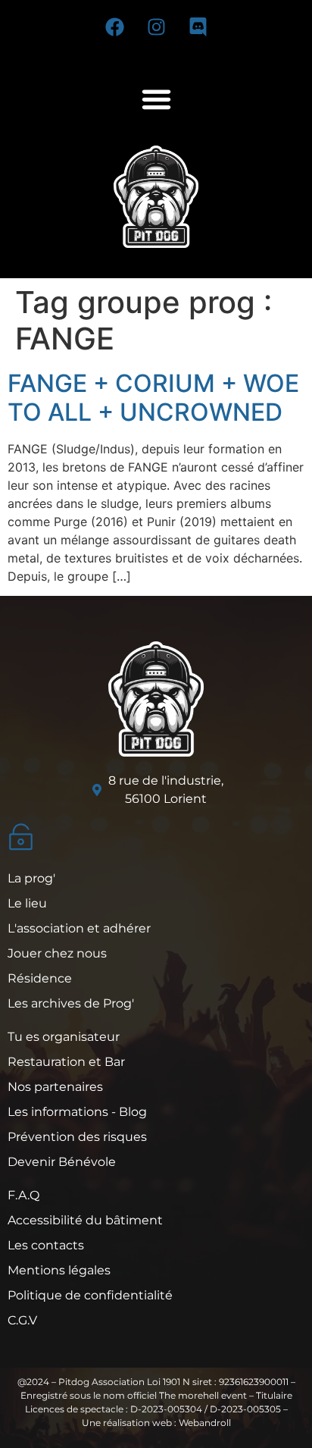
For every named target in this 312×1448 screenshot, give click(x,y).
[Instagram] (156, 26)
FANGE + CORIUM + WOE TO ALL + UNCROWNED (153, 397)
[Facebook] (114, 26)
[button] (156, 99)
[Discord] (198, 26)
